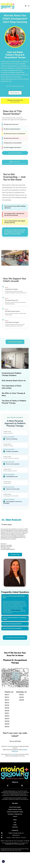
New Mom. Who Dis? (6, 546)
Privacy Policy (18, 850)
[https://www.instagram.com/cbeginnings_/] (22, 786)
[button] (25, 6)
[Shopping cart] (28, 6)
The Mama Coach (5, 548)
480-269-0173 (16, 835)
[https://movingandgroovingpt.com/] (8, 5)
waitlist (14, 754)
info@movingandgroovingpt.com (16, 833)
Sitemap (12, 850)
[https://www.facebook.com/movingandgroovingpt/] (8, 786)
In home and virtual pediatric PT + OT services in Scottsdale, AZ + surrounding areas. (15, 843)
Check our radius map (15, 610)
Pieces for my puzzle (6, 545)
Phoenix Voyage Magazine (8, 549)
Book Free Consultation (15, 153)
